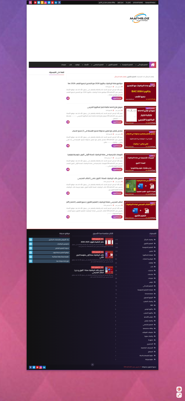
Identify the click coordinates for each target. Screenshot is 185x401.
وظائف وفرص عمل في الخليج (107, 2)
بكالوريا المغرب (148, 313)
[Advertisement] (92, 46)
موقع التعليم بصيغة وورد (61, 252)
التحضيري (150, 344)
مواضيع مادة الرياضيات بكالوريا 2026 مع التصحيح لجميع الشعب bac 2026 (95, 83)
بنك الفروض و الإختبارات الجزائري (59, 239)
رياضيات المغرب (148, 301)
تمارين (151, 251)
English (150, 340)
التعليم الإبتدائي (143, 64)
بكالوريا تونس (149, 309)
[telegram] (38, 2)
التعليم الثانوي (112, 64)
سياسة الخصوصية (150, 2)
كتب (70, 64)
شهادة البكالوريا (148, 255)
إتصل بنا (128, 2)
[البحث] (30, 2)
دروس (151, 282)
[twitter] (49, 2)
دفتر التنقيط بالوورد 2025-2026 (92, 241)
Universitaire (149, 293)
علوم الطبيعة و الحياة (146, 355)
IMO (151, 305)
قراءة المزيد (117, 98)
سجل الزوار (120, 2)
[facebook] (59, 2)
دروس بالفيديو (148, 316)
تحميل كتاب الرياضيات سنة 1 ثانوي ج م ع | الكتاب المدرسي (89, 271)
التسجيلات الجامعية (147, 347)
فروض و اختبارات (148, 258)
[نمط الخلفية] (179, 395)
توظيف (77, 64)
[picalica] (47, 367)
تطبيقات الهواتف (147, 332)
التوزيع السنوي (148, 297)
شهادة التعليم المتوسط (145, 289)
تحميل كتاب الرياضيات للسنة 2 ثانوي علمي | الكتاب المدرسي (100, 178)
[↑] (92, 364)
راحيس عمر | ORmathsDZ (132, 367)
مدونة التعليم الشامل (62, 248)
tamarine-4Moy (148, 328)
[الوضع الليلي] (179, 389)
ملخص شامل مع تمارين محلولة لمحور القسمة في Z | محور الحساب (97, 131)
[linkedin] (55, 2)
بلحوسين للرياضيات (63, 243)
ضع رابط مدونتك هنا (62, 261)
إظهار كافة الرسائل (120, 76)
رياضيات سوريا (148, 336)
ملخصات (150, 274)
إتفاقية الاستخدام (138, 2)
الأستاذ (86, 64)
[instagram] (45, 2)
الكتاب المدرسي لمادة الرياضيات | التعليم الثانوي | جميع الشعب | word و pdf (94, 202)
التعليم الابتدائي (148, 286)
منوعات (63, 64)
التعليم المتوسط (127, 64)
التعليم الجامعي (98, 64)
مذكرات (150, 270)
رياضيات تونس (148, 320)
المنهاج (150, 351)
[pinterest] (35, 2)
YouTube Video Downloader (60, 256)
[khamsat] (42, 2)
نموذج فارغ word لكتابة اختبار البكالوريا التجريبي (104, 107)
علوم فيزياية (149, 359)
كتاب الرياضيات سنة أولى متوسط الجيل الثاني (90, 256)
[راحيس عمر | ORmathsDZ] (140, 17)
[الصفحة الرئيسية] (152, 65)
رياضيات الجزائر (148, 239)
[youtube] (52, 2)
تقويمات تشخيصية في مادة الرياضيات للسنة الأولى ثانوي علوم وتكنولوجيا (95, 154)
